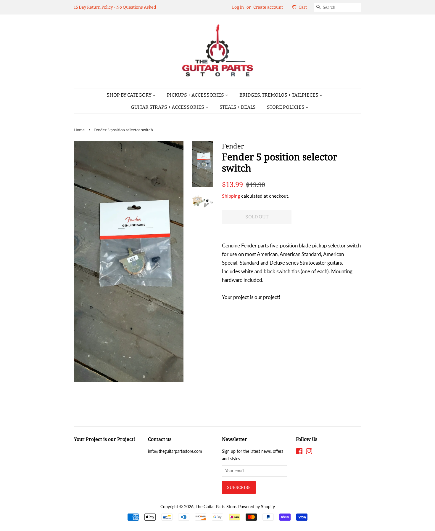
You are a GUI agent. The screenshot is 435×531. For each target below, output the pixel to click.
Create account (268, 7)
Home (79, 130)
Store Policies (286, 107)
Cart (303, 7)
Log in (238, 7)
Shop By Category (129, 95)
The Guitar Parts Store (216, 506)
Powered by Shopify (256, 506)
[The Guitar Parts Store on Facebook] (299, 452)
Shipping (231, 196)
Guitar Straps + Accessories (168, 107)
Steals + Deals (238, 107)
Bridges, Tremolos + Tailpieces (279, 95)
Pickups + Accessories (196, 95)
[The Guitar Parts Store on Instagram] (309, 452)
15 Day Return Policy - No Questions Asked (115, 7)
